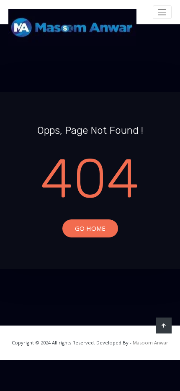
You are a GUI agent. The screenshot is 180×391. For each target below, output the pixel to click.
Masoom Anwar (150, 342)
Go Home (90, 228)
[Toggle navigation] (162, 12)
